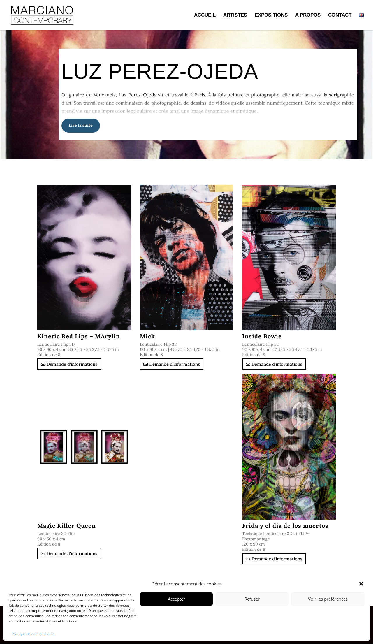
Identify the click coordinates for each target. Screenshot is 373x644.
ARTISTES (235, 15)
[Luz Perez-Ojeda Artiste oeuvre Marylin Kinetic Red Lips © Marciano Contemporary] (84, 257)
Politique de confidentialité (33, 633)
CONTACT (339, 15)
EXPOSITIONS (271, 15)
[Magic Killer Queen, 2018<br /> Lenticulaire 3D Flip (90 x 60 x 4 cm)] (84, 447)
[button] (361, 584)
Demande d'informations (72, 364)
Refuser (252, 599)
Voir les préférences (328, 599)
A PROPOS (308, 15)
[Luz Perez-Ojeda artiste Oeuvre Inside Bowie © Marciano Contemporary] (289, 257)
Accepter (176, 599)
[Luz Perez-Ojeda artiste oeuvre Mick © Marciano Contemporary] (186, 257)
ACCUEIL (205, 15)
